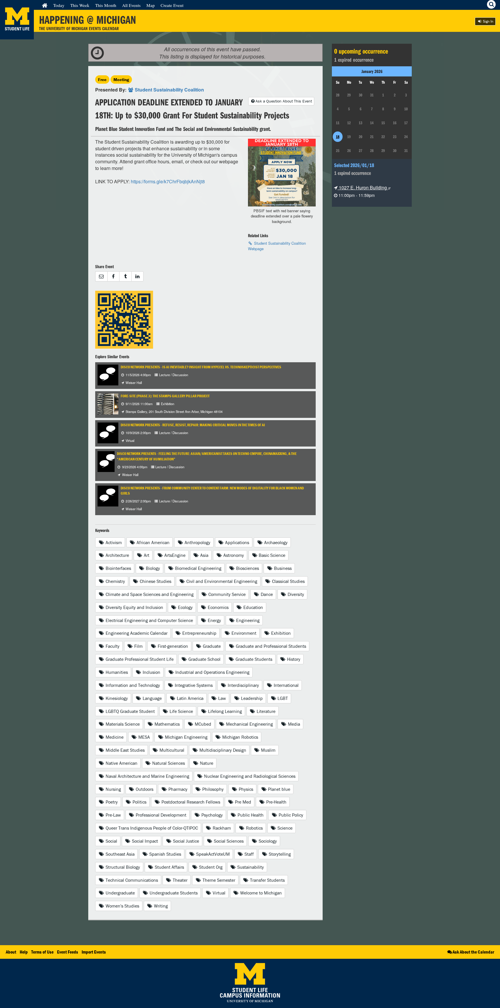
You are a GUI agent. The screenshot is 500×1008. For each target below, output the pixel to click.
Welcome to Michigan (260, 893)
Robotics (254, 828)
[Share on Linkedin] (137, 276)
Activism (113, 542)
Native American (120, 763)
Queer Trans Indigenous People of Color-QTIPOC (151, 828)
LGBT (282, 698)
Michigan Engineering (185, 737)
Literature (265, 711)
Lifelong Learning (224, 711)
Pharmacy (177, 789)
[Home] (44, 5)
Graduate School (203, 659)
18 (337, 136)
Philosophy (212, 789)
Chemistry (114, 581)
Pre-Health (275, 802)
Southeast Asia (119, 854)
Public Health (250, 815)
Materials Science (122, 724)
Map (150, 5)
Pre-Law (112, 815)
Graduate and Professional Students (270, 646)
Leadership (251, 698)
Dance (266, 594)
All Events (131, 5)
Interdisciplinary (243, 685)
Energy (214, 620)
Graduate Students (253, 659)
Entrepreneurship (198, 633)
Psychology (211, 815)
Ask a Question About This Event (283, 101)
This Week (79, 5)
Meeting (121, 79)
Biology (152, 568)
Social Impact (144, 841)
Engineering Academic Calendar (136, 633)
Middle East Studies (124, 750)
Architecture (116, 555)
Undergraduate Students (173, 893)
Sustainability (250, 867)
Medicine (114, 737)
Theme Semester (218, 880)
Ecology (185, 607)
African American (152, 542)
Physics (245, 789)
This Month (105, 5)
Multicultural (171, 750)
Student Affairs (169, 867)
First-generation (172, 646)
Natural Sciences (168, 763)
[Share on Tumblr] (125, 276)
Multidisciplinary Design (222, 750)
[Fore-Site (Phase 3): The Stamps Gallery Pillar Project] (114, 403)
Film (138, 646)
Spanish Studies (164, 854)
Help (24, 952)
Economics (218, 607)
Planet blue (278, 789)
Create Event (172, 5)
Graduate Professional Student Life (139, 659)
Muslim (267, 750)
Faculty (112, 646)
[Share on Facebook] (113, 276)
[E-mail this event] (101, 276)
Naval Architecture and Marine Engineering (146, 776)
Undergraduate (119, 893)
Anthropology (196, 542)
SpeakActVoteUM (212, 854)
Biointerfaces (117, 568)
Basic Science (271, 555)
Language (151, 698)
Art (146, 555)
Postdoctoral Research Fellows (190, 802)
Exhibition (280, 633)
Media (293, 724)
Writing (160, 906)
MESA (143, 737)
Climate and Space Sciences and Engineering (149, 594)
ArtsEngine (174, 555)
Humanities (116, 672)
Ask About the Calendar (473, 952)
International (286, 685)
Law (221, 698)
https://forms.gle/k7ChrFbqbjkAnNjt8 (168, 181)
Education (252, 607)
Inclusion (150, 672)
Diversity (295, 594)
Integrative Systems (193, 685)
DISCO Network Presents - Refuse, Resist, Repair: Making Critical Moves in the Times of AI (193, 424)
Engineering (247, 620)
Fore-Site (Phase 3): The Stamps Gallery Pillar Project (165, 396)
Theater (180, 880)
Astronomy (233, 555)
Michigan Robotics (239, 737)
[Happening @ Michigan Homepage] (17, 35)
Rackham (221, 828)
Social (110, 841)
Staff (248, 854)
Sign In (487, 21)
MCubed (202, 724)
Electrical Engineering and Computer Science (148, 620)
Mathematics (166, 724)
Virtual (218, 893)
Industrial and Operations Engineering (211, 672)
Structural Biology (122, 867)
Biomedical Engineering (197, 568)
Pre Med (242, 802)
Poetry (111, 802)
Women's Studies (121, 906)
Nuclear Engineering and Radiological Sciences (249, 776)
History (293, 659)
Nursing (112, 789)
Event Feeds (67, 952)
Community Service (226, 594)
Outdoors (144, 789)
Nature (206, 763)
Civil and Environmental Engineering (221, 581)
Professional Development (160, 815)
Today (59, 5)
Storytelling (279, 854)
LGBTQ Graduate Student (129, 711)
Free (102, 79)
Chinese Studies (155, 581)
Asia (203, 555)
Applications (236, 542)
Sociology (267, 841)
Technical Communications (131, 880)
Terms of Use (42, 952)
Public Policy (290, 815)
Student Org (210, 867)
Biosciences (247, 568)
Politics (138, 802)
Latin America (189, 698)
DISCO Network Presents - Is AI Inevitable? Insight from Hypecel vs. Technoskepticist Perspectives (201, 367)
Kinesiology (116, 698)
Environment (243, 633)
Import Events (94, 952)
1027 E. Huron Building (363, 187)
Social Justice (185, 841)
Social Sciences (228, 841)
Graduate (211, 646)
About (11, 952)
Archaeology (275, 542)
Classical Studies (288, 581)
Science (284, 828)
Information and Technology (132, 685)
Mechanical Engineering (249, 724)
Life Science (180, 711)
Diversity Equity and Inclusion (133, 607)
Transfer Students (267, 880)
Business (282, 568)
